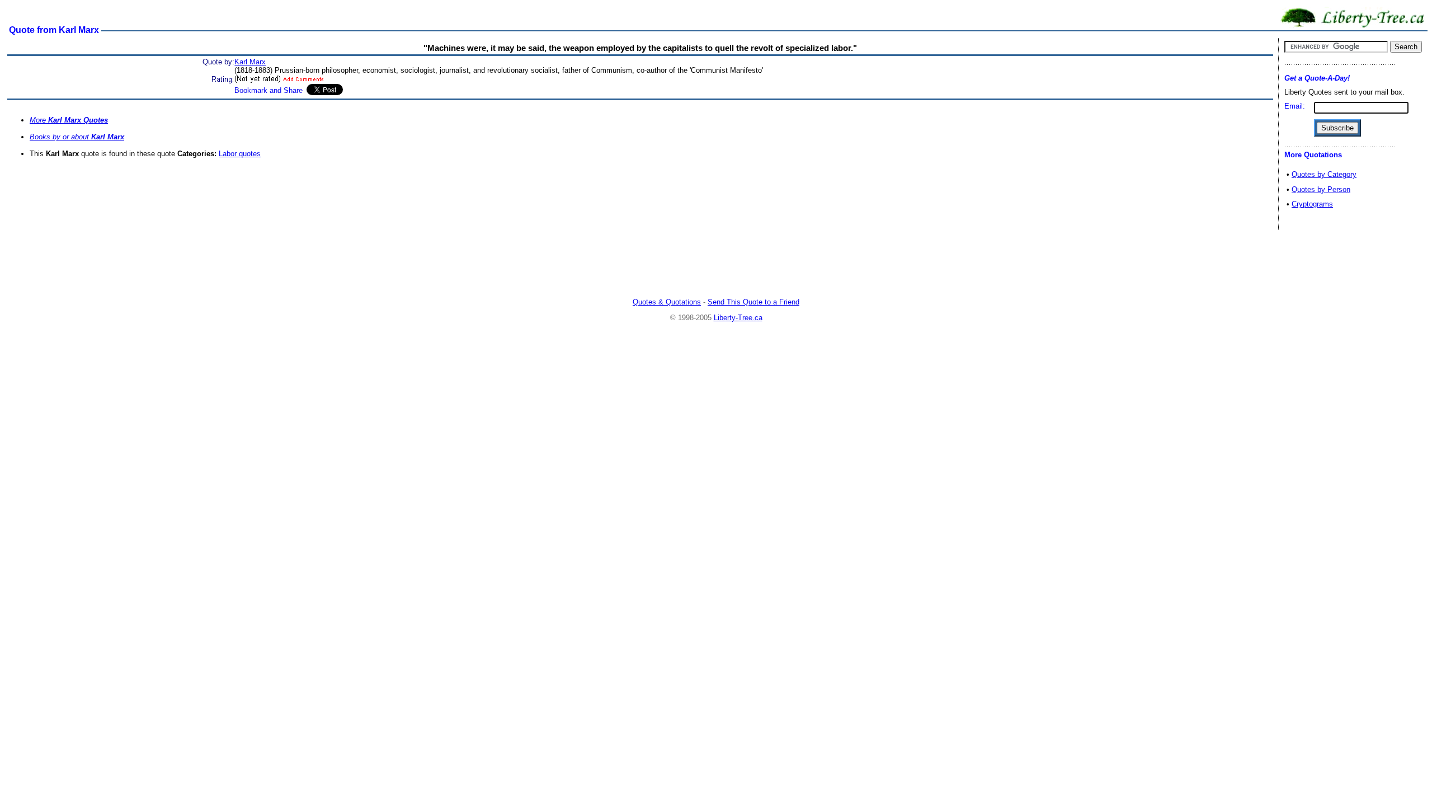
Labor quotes (240, 153)
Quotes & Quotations (667, 302)
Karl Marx (250, 62)
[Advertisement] (716, 265)
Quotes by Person (1321, 189)
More (69, 120)
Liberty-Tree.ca (738, 317)
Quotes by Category (1324, 174)
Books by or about (77, 137)
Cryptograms (1312, 204)
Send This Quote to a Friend (753, 302)
